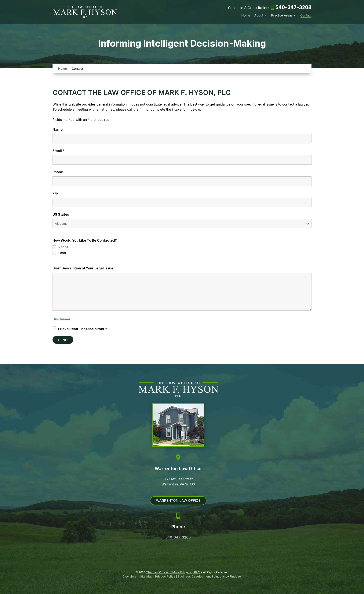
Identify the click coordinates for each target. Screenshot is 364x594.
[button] (360, 566)
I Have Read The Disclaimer (82, 329)
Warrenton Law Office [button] (178, 500)
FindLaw (236, 576)
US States (61, 214)
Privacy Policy (165, 576)
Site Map (146, 576)
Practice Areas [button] (281, 15)
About (258, 15)
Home (245, 15)
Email (58, 151)
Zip (55, 193)
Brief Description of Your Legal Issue (83, 268)
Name (58, 129)
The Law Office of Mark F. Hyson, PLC (173, 572)
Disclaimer (61, 319)
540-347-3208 (293, 7)
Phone (58, 172)
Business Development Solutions (201, 576)
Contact (305, 15)
